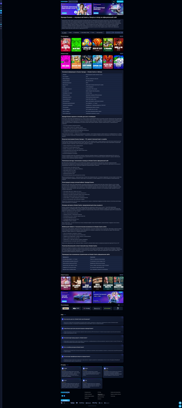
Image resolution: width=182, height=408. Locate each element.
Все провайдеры (117, 32)
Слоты (93, 32)
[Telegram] (62, 396)
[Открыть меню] (1, 1)
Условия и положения (88, 394)
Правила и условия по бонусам (116, 394)
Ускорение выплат (88, 392)
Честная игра (113, 396)
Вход (114, 1)
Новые (70, 32)
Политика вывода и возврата (89, 396)
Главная (64, 32)
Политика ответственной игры (115, 392)
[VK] (64, 396)
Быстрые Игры (99, 32)
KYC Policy (99, 392)
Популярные (76, 32)
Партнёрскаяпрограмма (65, 400)
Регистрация (120, 1)
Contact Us (99, 398)
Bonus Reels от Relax (85, 32)
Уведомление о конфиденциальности (101, 394)
